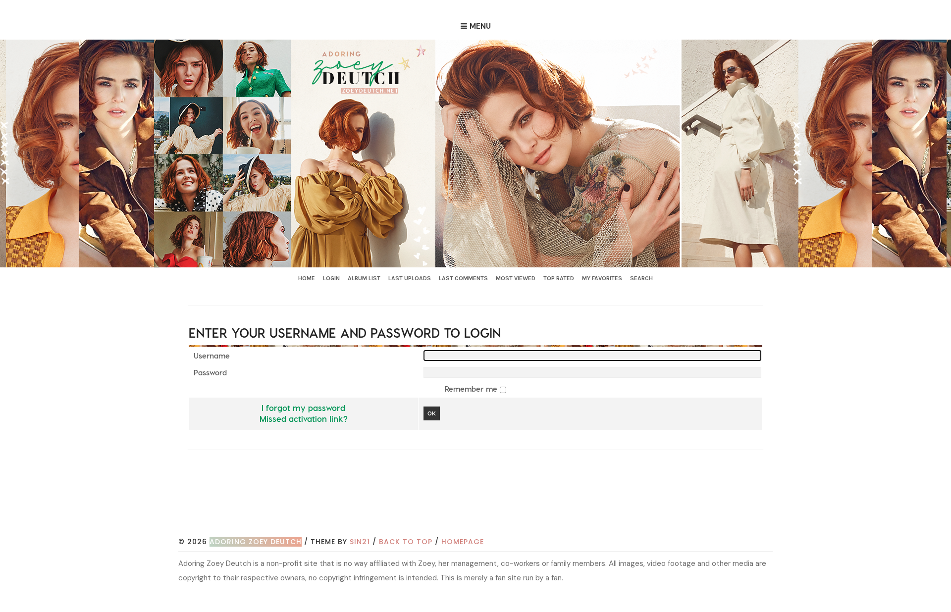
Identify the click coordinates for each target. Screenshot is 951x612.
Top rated (558, 278)
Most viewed (515, 278)
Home (306, 278)
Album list (364, 278)
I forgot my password (303, 407)
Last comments (463, 278)
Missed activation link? (304, 418)
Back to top (405, 542)
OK (431, 413)
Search (641, 278)
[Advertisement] (475, 507)
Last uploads (409, 278)
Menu (480, 26)
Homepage (462, 542)
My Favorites (602, 278)
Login (331, 278)
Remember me (472, 388)
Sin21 (360, 542)
